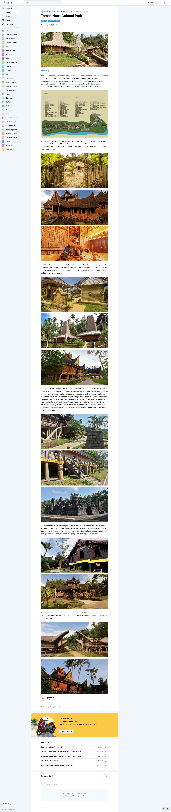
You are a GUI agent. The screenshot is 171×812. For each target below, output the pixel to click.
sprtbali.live (51, 698)
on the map (45, 71)
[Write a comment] (164, 809)
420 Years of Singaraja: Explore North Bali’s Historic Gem (61, 756)
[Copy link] (56, 25)
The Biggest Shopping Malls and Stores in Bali (57, 765)
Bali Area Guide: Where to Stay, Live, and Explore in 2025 (61, 752)
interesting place (53, 21)
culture (44, 21)
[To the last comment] (168, 809)
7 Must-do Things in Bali (49, 761)
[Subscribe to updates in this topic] (106, 776)
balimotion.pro (64, 727)
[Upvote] (100, 707)
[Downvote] (106, 707)
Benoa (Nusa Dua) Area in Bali (51, 747)
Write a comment (52, 784)
